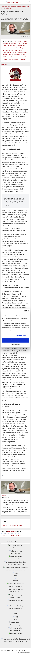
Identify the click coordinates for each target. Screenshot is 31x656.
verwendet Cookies (21, 335)
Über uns (3, 650)
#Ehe (4, 525)
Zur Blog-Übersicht (8, 205)
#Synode (14, 525)
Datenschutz (22, 650)
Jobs (8, 650)
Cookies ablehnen (15, 344)
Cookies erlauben (15, 340)
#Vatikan (19, 525)
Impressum (14, 650)
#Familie (8, 525)
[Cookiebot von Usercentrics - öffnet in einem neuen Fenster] (22, 311)
